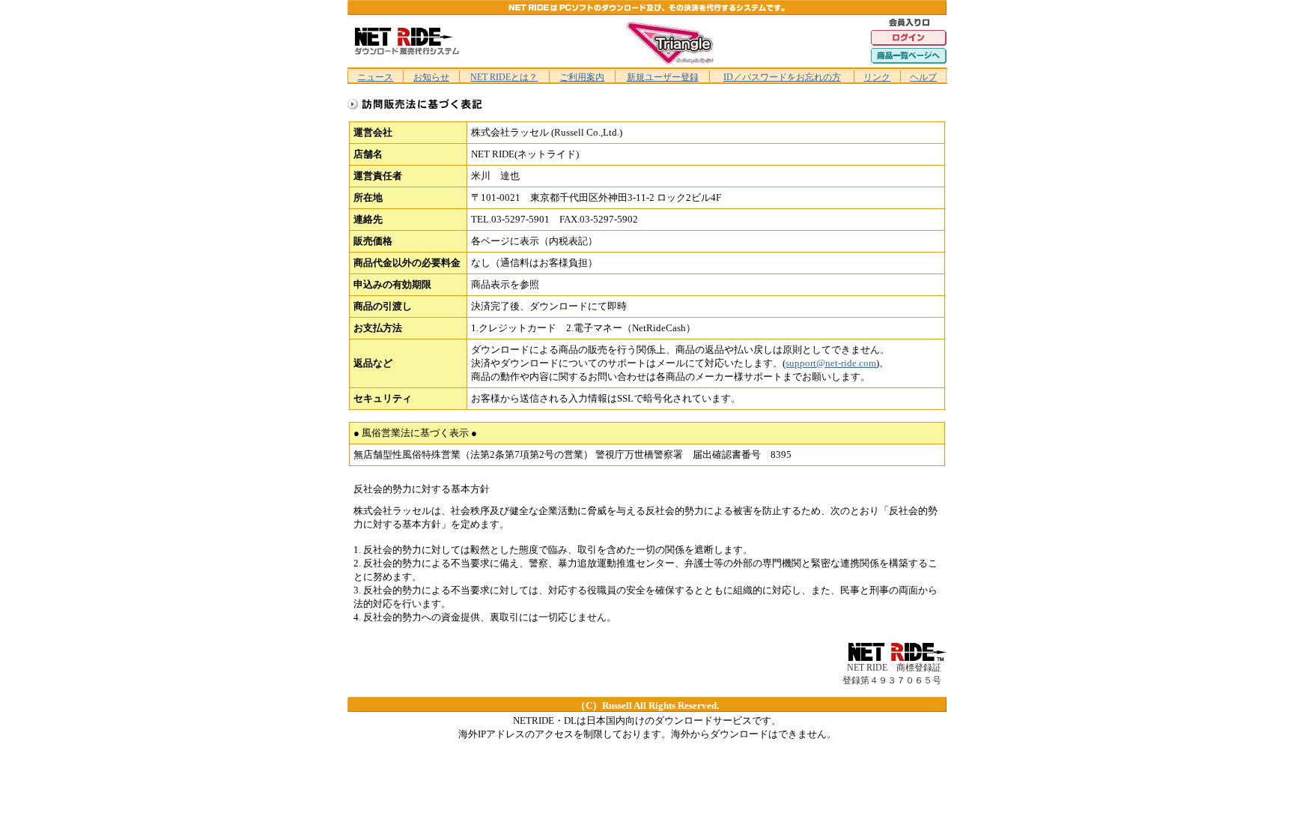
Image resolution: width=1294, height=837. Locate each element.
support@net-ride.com (831, 363)
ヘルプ (923, 77)
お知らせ (431, 77)
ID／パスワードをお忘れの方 (782, 77)
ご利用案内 (581, 77)
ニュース (375, 77)
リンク (876, 77)
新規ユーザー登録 (663, 77)
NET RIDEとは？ (504, 77)
